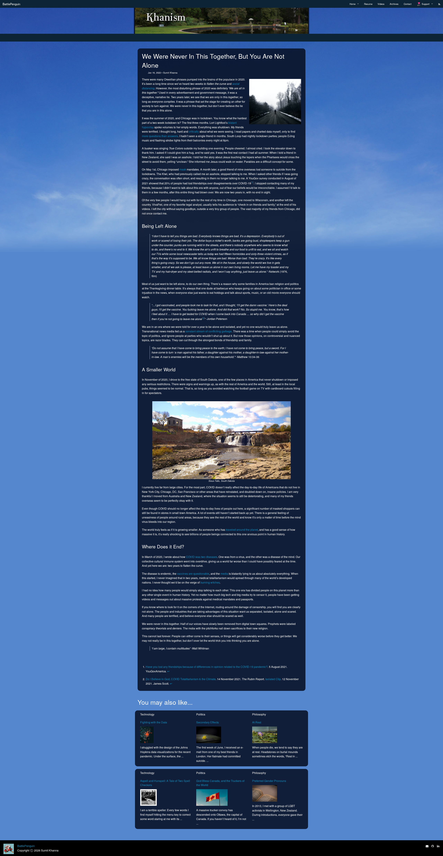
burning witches (210, 582)
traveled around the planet (242, 530)
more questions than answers (160, 136)
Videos (381, 4)
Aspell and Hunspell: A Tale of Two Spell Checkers (165, 783)
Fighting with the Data (153, 722)
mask (182, 169)
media (224, 574)
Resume (368, 4)
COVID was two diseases (201, 557)
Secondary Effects (207, 722)
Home (352, 4)
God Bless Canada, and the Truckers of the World (220, 783)
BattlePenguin (11, 4)
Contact (408, 4)
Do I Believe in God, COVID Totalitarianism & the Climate (181, 679)
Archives (394, 4)
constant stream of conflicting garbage (208, 331)
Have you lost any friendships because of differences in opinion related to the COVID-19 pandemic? (207, 667)
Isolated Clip (273, 679)
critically (194, 131)
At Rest (256, 722)
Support (425, 4)
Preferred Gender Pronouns (269, 781)
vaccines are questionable (193, 574)
